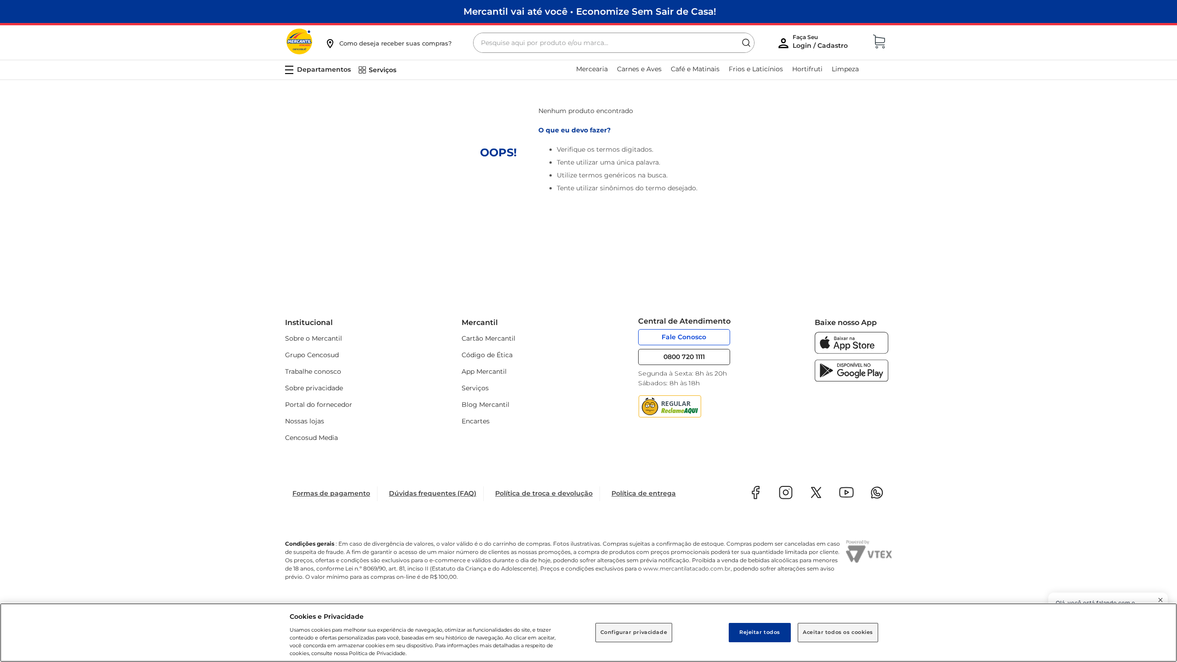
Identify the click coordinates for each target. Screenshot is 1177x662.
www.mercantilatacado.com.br (687, 568)
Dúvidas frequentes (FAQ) (432, 493)
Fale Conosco (684, 337)
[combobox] (613, 43)
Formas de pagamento (331, 493)
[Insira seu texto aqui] (851, 351)
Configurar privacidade (634, 632)
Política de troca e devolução (544, 493)
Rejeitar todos (759, 632)
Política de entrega (643, 493)
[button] (388, 43)
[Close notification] (1160, 600)
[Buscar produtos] (746, 42)
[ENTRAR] (821, 43)
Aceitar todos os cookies (838, 632)
